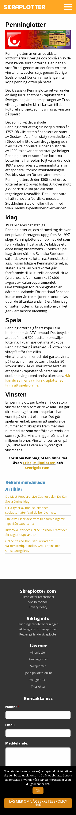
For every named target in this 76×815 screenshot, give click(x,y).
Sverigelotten (37, 467)
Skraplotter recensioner (38, 596)
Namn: (12, 707)
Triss (27, 462)
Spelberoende (38, 602)
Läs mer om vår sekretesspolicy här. (38, 803)
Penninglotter (38, 659)
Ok (38, 790)
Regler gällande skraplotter (38, 634)
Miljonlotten (44, 462)
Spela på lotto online (38, 673)
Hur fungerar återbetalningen (38, 624)
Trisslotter (38, 686)
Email (10, 725)
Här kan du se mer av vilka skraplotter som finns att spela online (38, 380)
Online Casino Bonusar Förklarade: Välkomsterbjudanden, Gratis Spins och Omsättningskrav (32, 546)
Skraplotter (38, 666)
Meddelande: (16, 743)
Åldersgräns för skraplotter (38, 629)
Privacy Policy (38, 607)
